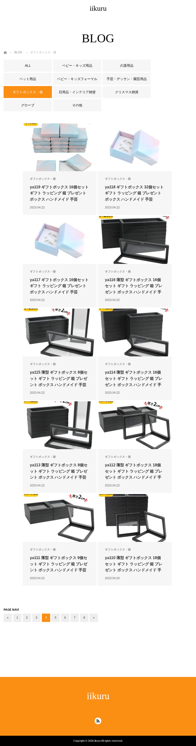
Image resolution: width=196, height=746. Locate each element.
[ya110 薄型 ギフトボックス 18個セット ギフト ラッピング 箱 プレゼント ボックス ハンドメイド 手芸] (135, 518)
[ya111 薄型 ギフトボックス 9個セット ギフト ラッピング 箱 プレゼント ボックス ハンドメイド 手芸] (60, 518)
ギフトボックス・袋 (43, 178)
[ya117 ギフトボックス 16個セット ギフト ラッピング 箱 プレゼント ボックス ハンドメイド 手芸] (60, 240)
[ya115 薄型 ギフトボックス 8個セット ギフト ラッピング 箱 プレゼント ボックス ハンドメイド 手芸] (60, 332)
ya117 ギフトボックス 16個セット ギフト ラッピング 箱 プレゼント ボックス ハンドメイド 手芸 (59, 286)
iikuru (98, 8)
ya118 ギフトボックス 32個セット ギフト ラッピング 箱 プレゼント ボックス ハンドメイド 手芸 (134, 193)
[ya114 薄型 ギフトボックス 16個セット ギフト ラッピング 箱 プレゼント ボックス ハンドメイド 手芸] (135, 332)
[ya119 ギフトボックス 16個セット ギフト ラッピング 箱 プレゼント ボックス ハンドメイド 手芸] (60, 147)
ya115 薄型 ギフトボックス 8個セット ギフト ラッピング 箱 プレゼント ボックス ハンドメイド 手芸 (58, 378)
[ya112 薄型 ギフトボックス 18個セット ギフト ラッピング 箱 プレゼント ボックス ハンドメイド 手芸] (135, 425)
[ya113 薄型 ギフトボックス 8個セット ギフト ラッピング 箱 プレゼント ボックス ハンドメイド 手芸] (60, 425)
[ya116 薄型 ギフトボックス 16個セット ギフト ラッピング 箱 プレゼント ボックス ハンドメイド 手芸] (135, 240)
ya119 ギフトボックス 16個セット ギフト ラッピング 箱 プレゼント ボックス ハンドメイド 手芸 (59, 193)
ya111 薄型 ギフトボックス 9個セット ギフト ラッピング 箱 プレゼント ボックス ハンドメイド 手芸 (58, 564)
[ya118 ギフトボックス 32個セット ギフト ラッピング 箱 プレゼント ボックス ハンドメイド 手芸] (135, 147)
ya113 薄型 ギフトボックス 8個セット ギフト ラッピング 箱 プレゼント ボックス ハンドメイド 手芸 (58, 471)
